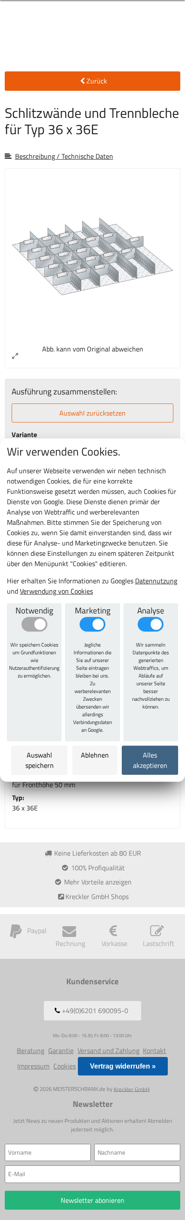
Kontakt (154, 1050)
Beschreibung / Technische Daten (64, 156)
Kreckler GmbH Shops (97, 896)
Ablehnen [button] (95, 755)
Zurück (96, 81)
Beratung (30, 1050)
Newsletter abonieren (92, 1200)
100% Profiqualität (97, 868)
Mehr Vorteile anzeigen (97, 882)
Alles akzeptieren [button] (150, 760)
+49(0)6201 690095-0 (94, 1010)
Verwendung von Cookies (56, 591)
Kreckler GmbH (132, 1088)
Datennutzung (156, 581)
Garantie (61, 1050)
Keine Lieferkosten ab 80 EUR (96, 853)
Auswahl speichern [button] (39, 760)
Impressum (33, 1066)
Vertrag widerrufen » (123, 1066)
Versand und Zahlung (108, 1050)
